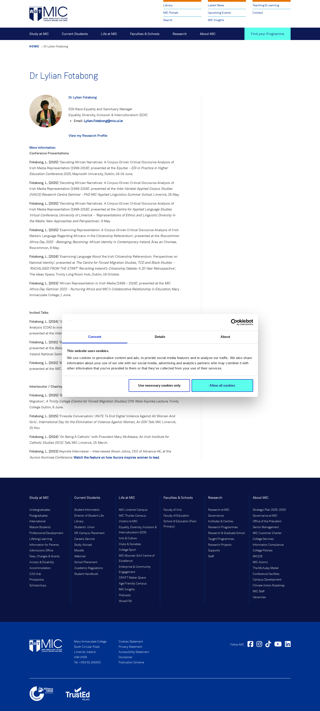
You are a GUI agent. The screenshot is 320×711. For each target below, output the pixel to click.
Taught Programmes (221, 539)
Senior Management (266, 527)
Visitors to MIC (128, 521)
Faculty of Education (176, 515)
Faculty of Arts (172, 509)
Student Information (87, 509)
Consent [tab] (94, 337)
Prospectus (36, 579)
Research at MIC (218, 509)
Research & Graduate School (226, 533)
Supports (214, 550)
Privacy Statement (130, 646)
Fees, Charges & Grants (44, 556)
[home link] (48, 13)
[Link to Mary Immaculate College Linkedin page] (288, 644)
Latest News (216, 5)
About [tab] (225, 337)
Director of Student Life (89, 515)
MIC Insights (216, 20)
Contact (258, 13)
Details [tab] (160, 337)
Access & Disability (41, 562)
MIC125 (258, 556)
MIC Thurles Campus (132, 515)
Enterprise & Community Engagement (135, 569)
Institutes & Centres (220, 521)
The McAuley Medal (265, 568)
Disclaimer (125, 657)
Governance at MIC (265, 515)
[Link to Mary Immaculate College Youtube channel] (278, 644)
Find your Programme (267, 34)
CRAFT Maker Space (132, 577)
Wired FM (125, 601)
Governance (216, 515)
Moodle (79, 550)
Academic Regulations (88, 568)
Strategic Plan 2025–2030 (269, 509)
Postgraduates (38, 515)
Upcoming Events (219, 13)
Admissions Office (41, 550)
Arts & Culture (128, 538)
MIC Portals (170, 13)
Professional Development (46, 533)
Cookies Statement (131, 641)
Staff (211, 556)
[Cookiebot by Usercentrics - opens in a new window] (234, 322)
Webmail (80, 556)
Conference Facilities (266, 574)
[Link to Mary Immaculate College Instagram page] (259, 644)
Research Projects (220, 544)
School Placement (85, 562)
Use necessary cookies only (159, 385)
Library (168, 5)
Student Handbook (86, 574)
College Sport (127, 549)
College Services (263, 539)
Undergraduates (39, 509)
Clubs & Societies (130, 544)
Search (167, 20)
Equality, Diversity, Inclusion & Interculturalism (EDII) (138, 530)
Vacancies (259, 597)
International (37, 521)
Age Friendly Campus (133, 583)
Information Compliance (268, 544)
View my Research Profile (88, 135)
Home (34, 46)
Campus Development (267, 579)
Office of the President (267, 521)
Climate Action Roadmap (269, 585)
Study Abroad (83, 544)
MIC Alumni (260, 562)
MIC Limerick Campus (133, 509)
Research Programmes (223, 527)
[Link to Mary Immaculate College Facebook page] (250, 644)
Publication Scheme (131, 662)
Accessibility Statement (134, 652)
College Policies (263, 550)
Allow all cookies (222, 385)
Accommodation (40, 568)
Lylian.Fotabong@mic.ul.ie (103, 120)
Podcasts (125, 595)
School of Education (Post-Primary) (180, 524)
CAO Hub (35, 574)
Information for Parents (44, 544)
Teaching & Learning (266, 5)
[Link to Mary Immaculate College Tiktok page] (268, 644)
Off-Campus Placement (89, 533)
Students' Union (84, 527)
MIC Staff (258, 591)
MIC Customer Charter (267, 533)
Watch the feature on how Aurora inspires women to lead (116, 457)
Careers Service (84, 539)
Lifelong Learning (40, 539)
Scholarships (37, 585)
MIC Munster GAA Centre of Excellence (137, 558)
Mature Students (40, 527)
